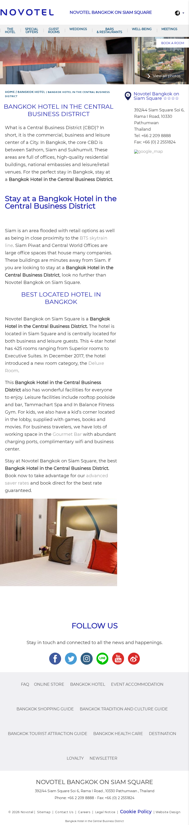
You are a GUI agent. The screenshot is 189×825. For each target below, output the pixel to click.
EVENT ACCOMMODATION (137, 684)
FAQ (25, 684)
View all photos (166, 75)
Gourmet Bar (67, 434)
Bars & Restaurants (109, 30)
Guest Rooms (54, 30)
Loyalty (75, 758)
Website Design (168, 812)
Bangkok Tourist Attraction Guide (47, 733)
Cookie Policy (136, 811)
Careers (84, 812)
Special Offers (31, 30)
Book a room (172, 43)
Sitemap (43, 812)
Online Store (49, 684)
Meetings (169, 29)
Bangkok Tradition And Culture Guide (124, 709)
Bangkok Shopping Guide (45, 709)
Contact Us (64, 812)
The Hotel (10, 30)
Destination (162, 733)
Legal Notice (105, 812)
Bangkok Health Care (118, 733)
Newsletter (103, 758)
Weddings (78, 29)
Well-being (142, 29)
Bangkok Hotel (87, 684)
